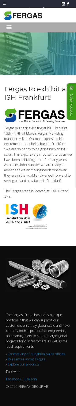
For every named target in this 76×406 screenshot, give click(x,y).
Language (36, 8)
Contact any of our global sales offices (36, 354)
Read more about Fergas (26, 359)
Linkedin (30, 379)
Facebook (13, 379)
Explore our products (23, 364)
